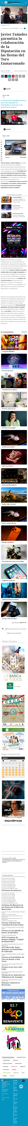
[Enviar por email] (20, 76)
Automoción (14, 1066)
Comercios (16, 1072)
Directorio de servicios (8, 1057)
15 (19, 770)
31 (3, 777)
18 (6, 772)
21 (16, 772)
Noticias (15, 1082)
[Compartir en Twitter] (6, 76)
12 (9, 770)
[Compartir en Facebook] (2, 76)
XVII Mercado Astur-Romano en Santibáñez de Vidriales (12, 949)
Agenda (5, 758)
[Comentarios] (9, 79)
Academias (5, 1066)
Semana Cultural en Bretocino (11, 984)
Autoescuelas (18, 1063)
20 (13, 772)
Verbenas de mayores (11, 890)
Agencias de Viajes (7, 1063)
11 (6, 770)
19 (9, 772)
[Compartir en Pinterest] (13, 76)
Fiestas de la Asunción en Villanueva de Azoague (13, 976)
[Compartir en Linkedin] (9, 76)
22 (19, 772)
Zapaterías (22, 1066)
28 (16, 774)
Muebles (14, 1069)
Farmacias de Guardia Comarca (15, 1121)
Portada (15, 1080)
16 (23, 770)
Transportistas (6, 1060)
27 (13, 774)
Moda (23, 1072)
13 (13, 770)
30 (23, 774)
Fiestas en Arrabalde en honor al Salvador (13, 931)
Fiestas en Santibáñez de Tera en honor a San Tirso (13, 959)
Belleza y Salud (6, 1072)
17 (3, 772)
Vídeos (15, 1089)
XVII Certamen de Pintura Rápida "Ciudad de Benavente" (12, 939)
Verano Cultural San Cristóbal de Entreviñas (12, 923)
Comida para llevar (21, 1057)
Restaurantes (6, 1069)
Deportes (15, 1094)
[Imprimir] (16, 76)
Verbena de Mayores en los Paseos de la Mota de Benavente (12, 907)
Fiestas (15, 1087)
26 (9, 774)
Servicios (12, 1075)
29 (19, 774)
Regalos (5, 1075)
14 (16, 770)
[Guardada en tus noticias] (23, 76)
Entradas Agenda (8, 875)
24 (3, 774)
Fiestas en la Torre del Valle (12, 968)
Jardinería (15, 1060)
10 (3, 770)
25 (6, 774)
